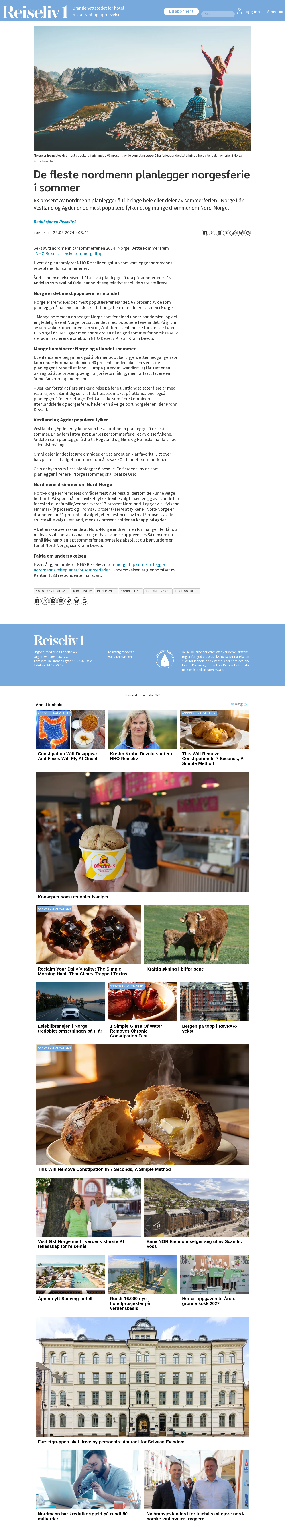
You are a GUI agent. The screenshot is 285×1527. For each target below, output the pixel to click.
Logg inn (252, 12)
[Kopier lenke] (233, 233)
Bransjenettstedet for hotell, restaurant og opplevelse (100, 11)
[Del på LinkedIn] (219, 233)
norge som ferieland (52, 591)
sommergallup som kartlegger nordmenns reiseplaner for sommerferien (99, 567)
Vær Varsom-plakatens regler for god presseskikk (215, 654)
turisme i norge (158, 591)
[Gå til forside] (34, 11)
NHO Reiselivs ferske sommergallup (68, 254)
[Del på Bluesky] (240, 233)
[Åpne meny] (273, 12)
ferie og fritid (186, 591)
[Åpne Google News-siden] (247, 233)
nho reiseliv (82, 591)
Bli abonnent (181, 11)
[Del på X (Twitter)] (212, 233)
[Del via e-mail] (226, 233)
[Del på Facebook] (205, 233)
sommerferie (130, 591)
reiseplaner (106, 591)
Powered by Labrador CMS (142, 695)
